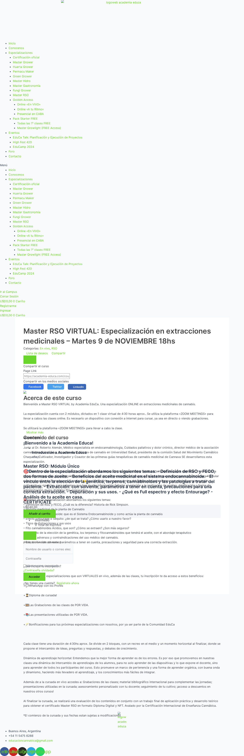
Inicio (12, 43)
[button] (122, 165)
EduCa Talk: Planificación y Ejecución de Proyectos (47, 137)
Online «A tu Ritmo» (30, 109)
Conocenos (16, 48)
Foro (12, 151)
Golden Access (23, 100)
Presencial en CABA (30, 114)
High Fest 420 (22, 142)
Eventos (14, 132)
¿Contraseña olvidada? (38, 570)
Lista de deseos (37, 353)
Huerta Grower (23, 67)
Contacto (15, 156)
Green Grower (22, 76)
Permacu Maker (23, 71)
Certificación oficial (26, 57)
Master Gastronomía (26, 85)
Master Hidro (22, 81)
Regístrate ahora (68, 583)
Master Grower (23, 62)
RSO (54, 348)
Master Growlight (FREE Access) (39, 128)
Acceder (34, 576)
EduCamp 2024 (23, 147)
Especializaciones (21, 52)
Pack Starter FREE (25, 118)
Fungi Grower (22, 90)
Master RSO (21, 95)
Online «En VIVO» (29, 104)
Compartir (58, 353)
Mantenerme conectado (43, 565)
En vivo (45, 348)
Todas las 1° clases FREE (34, 123)
